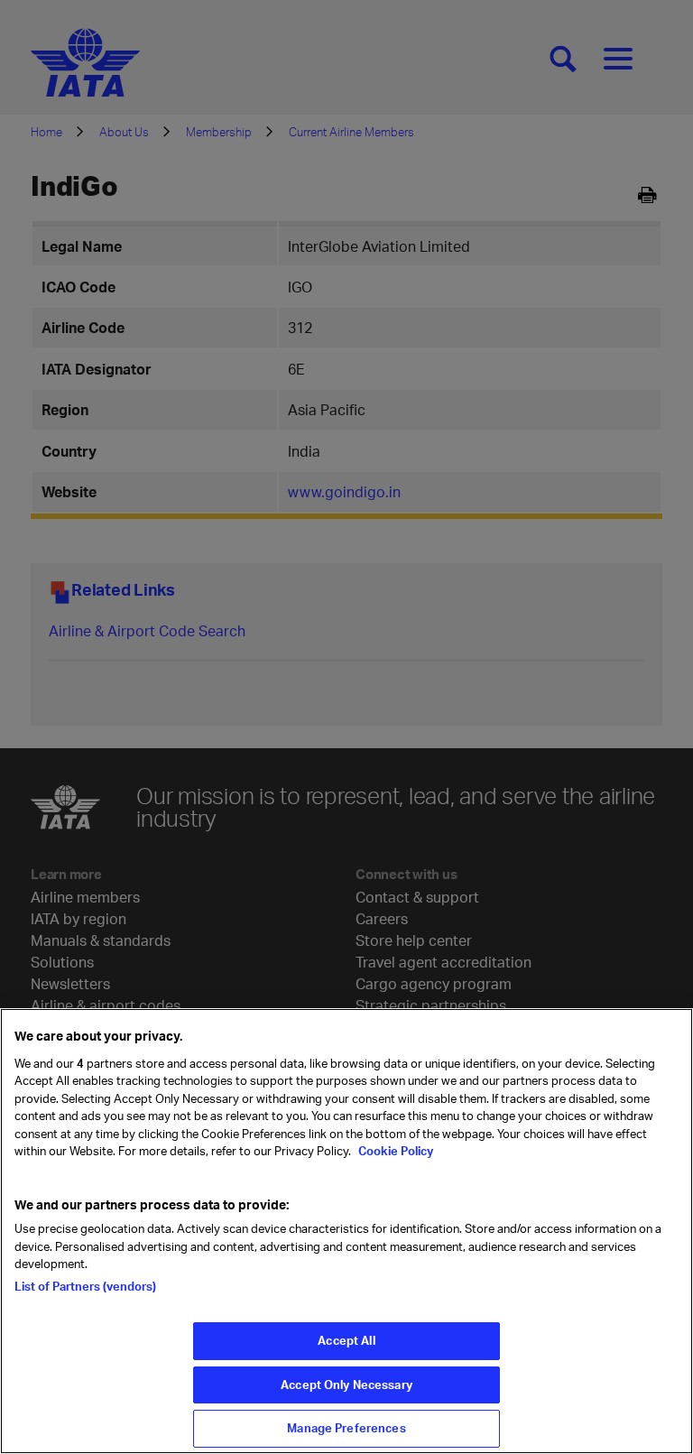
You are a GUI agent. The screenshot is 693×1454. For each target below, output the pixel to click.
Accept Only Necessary (346, 1384)
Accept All (346, 1340)
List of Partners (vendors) (85, 1286)
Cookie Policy (394, 1151)
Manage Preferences (346, 1428)
